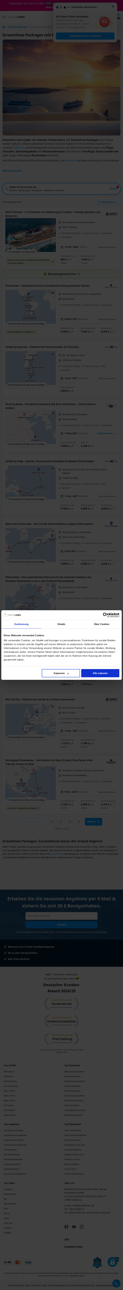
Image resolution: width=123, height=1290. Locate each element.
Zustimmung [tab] (21, 624)
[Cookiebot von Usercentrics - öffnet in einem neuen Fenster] (105, 615)
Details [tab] (62, 624)
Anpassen (59, 673)
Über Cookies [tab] (101, 624)
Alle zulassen (100, 673)
